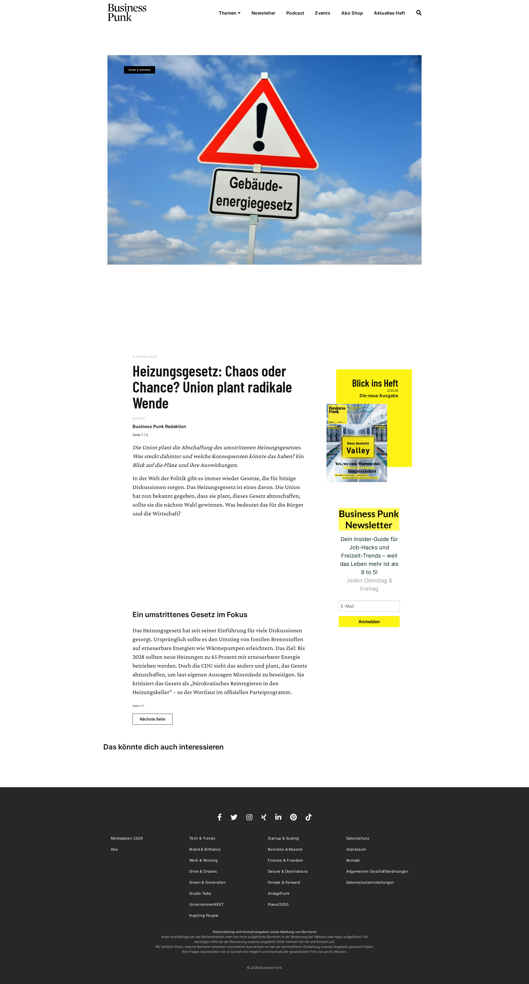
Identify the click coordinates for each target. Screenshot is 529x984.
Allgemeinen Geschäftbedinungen (377, 871)
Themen (228, 13)
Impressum (356, 849)
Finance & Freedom (285, 860)
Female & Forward (284, 882)
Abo (114, 849)
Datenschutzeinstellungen (370, 882)
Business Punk (127, 12)
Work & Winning (139, 69)
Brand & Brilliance (205, 849)
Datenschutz (357, 838)
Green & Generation (207, 882)
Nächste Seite (152, 719)
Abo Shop (352, 13)
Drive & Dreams (203, 871)
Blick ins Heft (375, 383)
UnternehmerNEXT (206, 904)
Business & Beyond (285, 849)
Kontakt (353, 860)
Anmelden (369, 621)
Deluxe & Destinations (288, 871)
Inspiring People (203, 915)
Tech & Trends (202, 838)
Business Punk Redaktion (159, 426)
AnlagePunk (278, 893)
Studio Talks (200, 893)
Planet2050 (278, 904)
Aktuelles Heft (389, 13)
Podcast (295, 13)
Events (322, 13)
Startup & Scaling (283, 838)
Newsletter (263, 13)
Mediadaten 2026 (127, 838)
